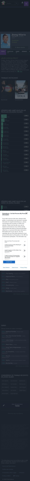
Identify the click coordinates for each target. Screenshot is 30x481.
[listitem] (15, 241)
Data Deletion (6, 267)
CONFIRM (9, 262)
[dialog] (15, 240)
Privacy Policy (23, 267)
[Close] (27, 213)
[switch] (24, 245)
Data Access (15, 267)
